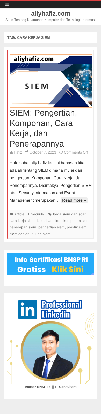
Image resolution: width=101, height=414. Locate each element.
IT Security (35, 214)
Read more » (74, 200)
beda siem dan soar (69, 214)
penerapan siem (23, 227)
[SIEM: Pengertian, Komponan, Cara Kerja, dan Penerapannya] (51, 81)
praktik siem (76, 227)
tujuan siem (41, 234)
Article (19, 214)
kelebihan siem (49, 221)
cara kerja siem (22, 221)
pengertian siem (51, 227)
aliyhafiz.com (50, 13)
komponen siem (76, 221)
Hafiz (18, 152)
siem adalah (20, 234)
